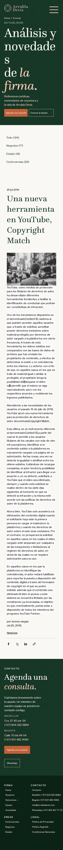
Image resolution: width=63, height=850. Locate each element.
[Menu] (54, 9)
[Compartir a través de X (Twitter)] (17, 644)
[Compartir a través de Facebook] (8, 644)
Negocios (12, 632)
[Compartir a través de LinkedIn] (25, 644)
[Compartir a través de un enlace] (34, 644)
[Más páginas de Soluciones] (17, 800)
